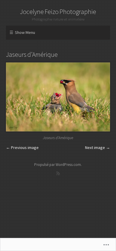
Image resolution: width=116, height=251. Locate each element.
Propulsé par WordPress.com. (58, 164)
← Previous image (22, 147)
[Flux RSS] (58, 173)
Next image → (97, 147)
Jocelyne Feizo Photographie (58, 11)
